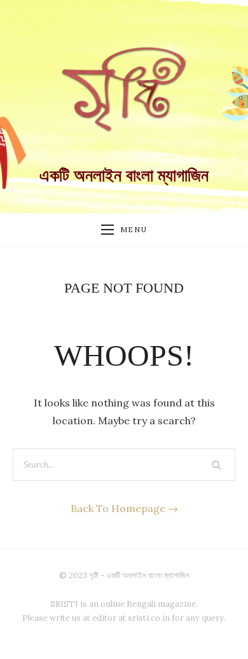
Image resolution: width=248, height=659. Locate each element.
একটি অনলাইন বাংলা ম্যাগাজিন (124, 175)
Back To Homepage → (124, 508)
